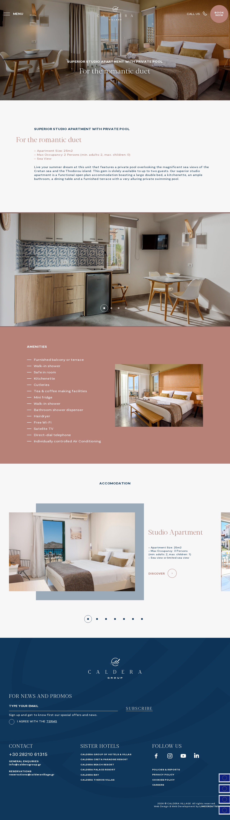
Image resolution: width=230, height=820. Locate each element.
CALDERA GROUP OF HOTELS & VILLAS (105, 754)
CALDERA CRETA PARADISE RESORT (104, 759)
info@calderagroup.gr (25, 765)
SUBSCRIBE (139, 708)
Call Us (193, 14)
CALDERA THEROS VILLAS (97, 780)
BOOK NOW (219, 13)
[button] (104, 308)
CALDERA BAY (89, 775)
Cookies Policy (163, 780)
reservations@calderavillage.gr (31, 775)
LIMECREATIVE (209, 806)
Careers (158, 785)
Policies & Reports (166, 770)
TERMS (51, 721)
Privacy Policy (163, 775)
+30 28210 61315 (28, 755)
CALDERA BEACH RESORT (97, 765)
